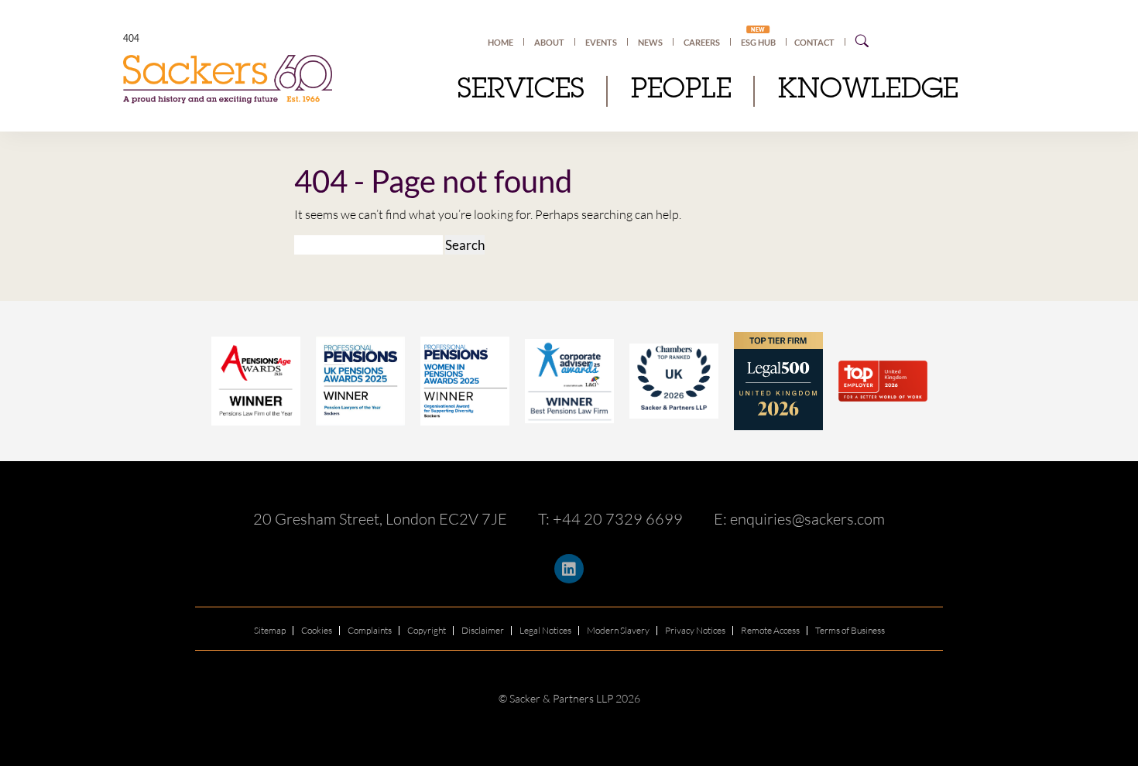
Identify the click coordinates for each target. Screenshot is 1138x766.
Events (601, 42)
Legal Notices (545, 630)
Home (500, 42)
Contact (814, 42)
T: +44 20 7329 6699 (610, 518)
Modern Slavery (618, 630)
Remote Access (770, 630)
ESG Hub (758, 41)
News (650, 42)
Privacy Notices (695, 630)
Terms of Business (850, 630)
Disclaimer (482, 630)
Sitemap (270, 630)
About (549, 42)
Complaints (370, 630)
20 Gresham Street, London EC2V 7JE (380, 518)
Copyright (426, 630)
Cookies (316, 630)
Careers (702, 42)
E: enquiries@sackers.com (799, 518)
